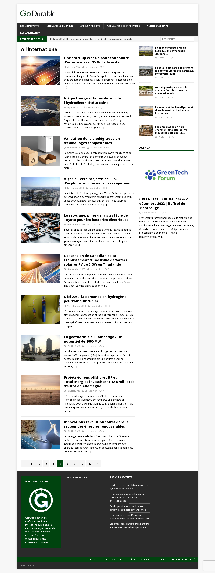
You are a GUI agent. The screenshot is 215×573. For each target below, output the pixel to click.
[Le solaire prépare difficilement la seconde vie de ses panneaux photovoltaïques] (146, 71)
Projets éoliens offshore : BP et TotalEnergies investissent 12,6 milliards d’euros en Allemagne (99, 381)
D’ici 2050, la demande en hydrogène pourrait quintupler (95, 298)
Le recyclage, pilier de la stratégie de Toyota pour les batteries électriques (96, 217)
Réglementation (30, 32)
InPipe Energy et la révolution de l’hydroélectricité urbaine (92, 100)
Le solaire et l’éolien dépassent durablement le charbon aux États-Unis (174, 110)
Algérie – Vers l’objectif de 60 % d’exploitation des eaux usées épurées (97, 181)
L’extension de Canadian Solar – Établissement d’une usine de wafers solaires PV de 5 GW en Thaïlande (95, 260)
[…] (65, 87)
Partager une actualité (183, 559)
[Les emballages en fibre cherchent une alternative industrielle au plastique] (146, 130)
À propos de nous (140, 559)
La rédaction (91, 67)
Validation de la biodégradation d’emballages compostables (92, 140)
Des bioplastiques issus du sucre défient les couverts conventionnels (171, 90)
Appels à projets (90, 25)
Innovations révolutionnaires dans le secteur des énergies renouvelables (96, 424)
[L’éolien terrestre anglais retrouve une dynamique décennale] (146, 51)
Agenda (144, 148)
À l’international (157, 25)
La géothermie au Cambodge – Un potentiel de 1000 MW (93, 339)
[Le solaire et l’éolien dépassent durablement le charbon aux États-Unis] (146, 111)
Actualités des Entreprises (123, 25)
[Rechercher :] (177, 39)
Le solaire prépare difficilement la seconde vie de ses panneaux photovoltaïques (174, 70)
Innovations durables (60, 25)
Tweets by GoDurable (76, 477)
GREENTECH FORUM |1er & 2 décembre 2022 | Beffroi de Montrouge (163, 203)
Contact (159, 559)
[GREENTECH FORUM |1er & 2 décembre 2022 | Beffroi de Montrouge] (166, 174)
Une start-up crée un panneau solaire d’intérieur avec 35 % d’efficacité (96, 60)
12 (90, 463)
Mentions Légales (115, 559)
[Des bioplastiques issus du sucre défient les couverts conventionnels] (146, 91)
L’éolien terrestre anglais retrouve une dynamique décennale (170, 50)
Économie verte (29, 25)
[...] (162, 236)
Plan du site (94, 559)
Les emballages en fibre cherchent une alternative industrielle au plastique (171, 129)
